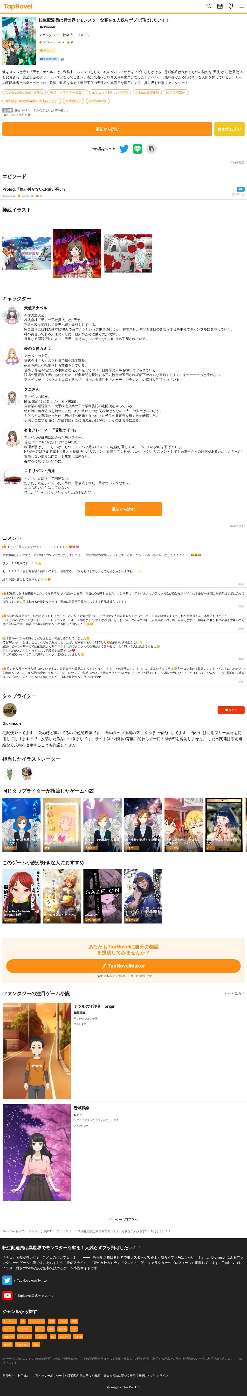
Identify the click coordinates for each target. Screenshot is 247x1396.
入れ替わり (22, 1344)
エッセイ (64, 1336)
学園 (74, 1321)
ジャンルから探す (40, 1231)
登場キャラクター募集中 (67, 92)
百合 (36, 1344)
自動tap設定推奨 (147, 92)
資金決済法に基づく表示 (120, 1375)
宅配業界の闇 (98, 101)
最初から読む (107, 129)
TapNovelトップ (13, 1231)
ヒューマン (10, 1321)
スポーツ (9, 1336)
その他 (78, 1336)
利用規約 (23, 1375)
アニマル (41, 1336)
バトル (63, 1321)
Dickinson (47, 27)
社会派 (68, 35)
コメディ (83, 35)
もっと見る (232, 993)
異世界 (7, 1344)
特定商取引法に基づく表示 (82, 1375)
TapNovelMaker (126, 966)
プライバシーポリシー (47, 1375)
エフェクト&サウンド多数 (110, 92)
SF (22, 1321)
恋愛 (51, 1321)
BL (52, 1336)
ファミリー (25, 1336)
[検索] (209, 6)
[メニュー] (241, 6)
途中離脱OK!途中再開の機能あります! (31, 101)
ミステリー (25, 1329)
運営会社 (8, 1375)
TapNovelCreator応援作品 (24, 92)
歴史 (73, 1329)
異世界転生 (73, 101)
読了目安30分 (176, 92)
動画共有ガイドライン (153, 1375)
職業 (51, 1329)
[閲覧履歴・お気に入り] (219, 6)
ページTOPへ (126, 1220)
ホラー (39, 1329)
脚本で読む (237, 526)
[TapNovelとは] (230, 6)
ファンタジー (49, 35)
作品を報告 (237, 162)
